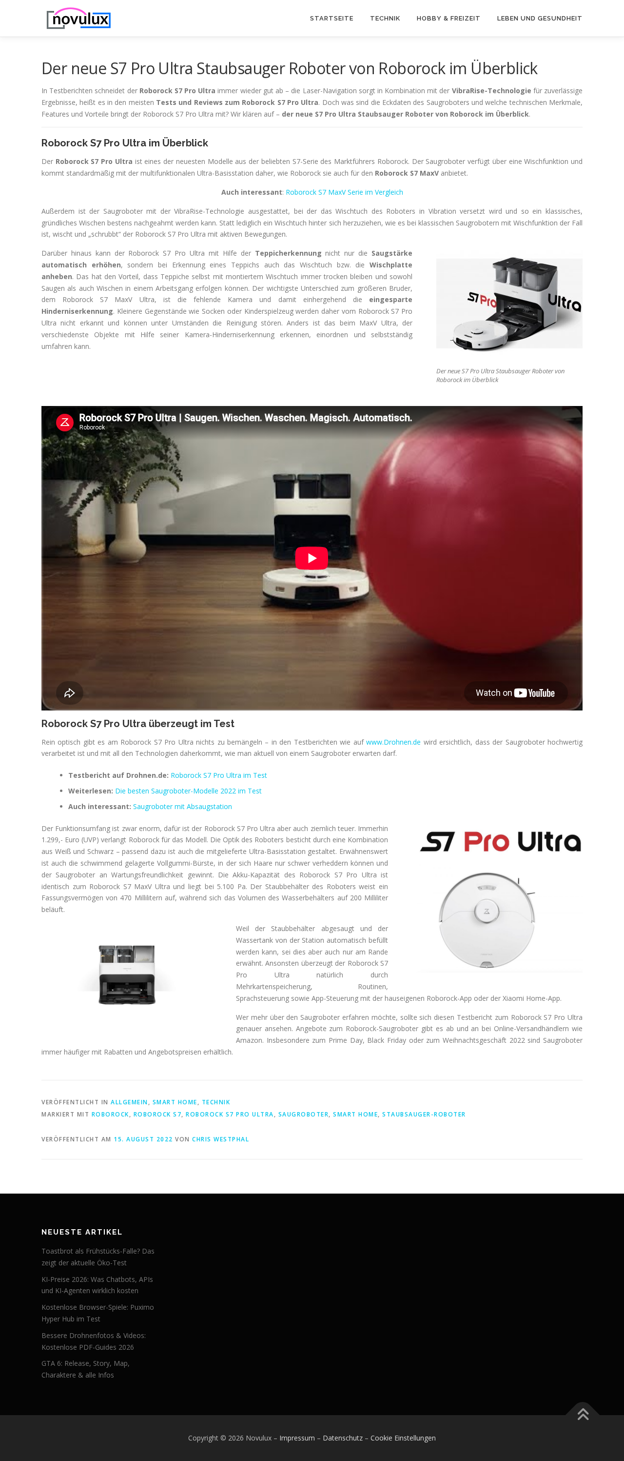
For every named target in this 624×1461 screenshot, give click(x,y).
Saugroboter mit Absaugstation (182, 806)
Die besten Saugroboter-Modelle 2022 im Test (188, 790)
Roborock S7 (158, 1114)
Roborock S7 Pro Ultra (230, 1114)
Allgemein (129, 1102)
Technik (385, 18)
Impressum (297, 1437)
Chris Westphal (220, 1139)
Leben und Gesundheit (540, 18)
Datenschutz (343, 1437)
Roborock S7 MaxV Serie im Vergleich (344, 192)
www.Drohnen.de (393, 742)
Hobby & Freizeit (449, 18)
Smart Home (175, 1102)
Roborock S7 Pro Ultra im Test (219, 775)
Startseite (331, 18)
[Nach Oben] (583, 1415)
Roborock (110, 1114)
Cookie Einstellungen (403, 1437)
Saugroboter (303, 1114)
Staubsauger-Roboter (424, 1114)
